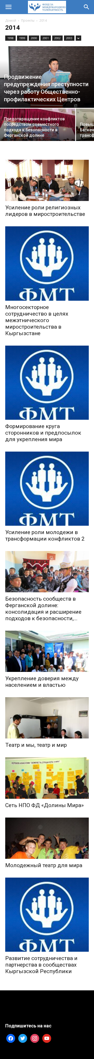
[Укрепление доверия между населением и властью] (47, 651)
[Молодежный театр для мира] (47, 838)
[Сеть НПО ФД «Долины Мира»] (47, 777)
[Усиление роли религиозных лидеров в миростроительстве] (47, 180)
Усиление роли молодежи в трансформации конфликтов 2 (45, 535)
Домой (10, 20)
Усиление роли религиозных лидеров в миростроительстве (45, 210)
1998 (10, 38)
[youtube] (46, 1038)
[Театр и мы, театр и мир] (47, 717)
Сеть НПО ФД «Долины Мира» (44, 805)
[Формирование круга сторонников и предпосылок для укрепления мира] (47, 383)
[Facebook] (10, 1038)
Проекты (27, 20)
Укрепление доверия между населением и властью (42, 681)
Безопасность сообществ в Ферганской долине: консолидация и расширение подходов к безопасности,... (43, 609)
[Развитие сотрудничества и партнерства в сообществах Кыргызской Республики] (47, 915)
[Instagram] (34, 1038)
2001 (46, 38)
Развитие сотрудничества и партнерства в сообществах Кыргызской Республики (41, 964)
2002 (57, 38)
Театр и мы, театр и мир (36, 745)
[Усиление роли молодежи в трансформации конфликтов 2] (47, 489)
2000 (34, 38)
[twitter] (22, 1038)
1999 (22, 38)
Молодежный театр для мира (43, 865)
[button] (8, 7)
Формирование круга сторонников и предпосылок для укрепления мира (43, 432)
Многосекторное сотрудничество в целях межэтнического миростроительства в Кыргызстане (36, 320)
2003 (69, 38)
